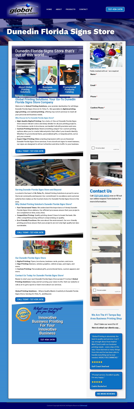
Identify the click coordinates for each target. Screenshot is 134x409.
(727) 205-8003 (99, 68)
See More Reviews (106, 394)
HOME (49, 9)
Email (93, 85)
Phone (93, 97)
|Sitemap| (83, 405)
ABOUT (59, 9)
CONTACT (83, 9)
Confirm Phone (97, 108)
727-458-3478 (115, 9)
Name (93, 74)
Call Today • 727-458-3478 (30, 151)
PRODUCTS (70, 9)
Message (95, 119)
